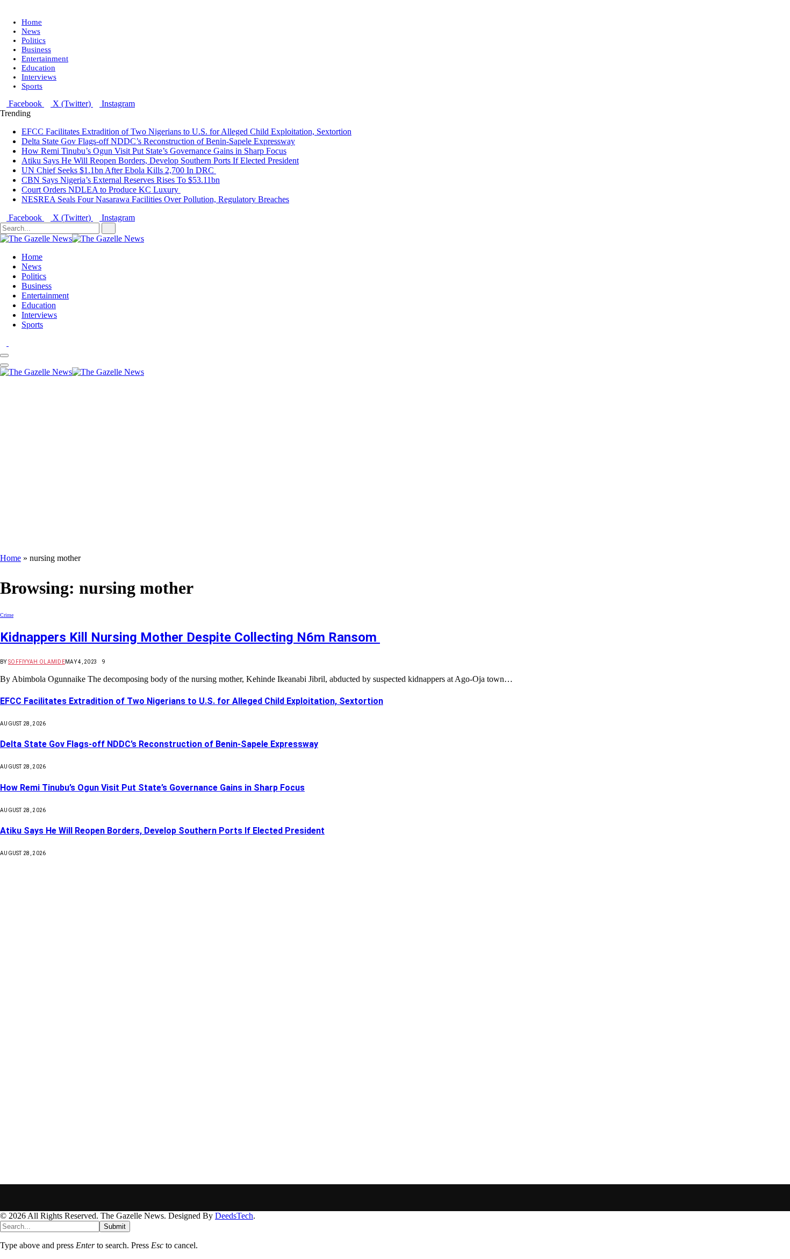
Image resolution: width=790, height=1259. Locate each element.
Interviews (38, 77)
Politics (33, 40)
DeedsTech (234, 1215)
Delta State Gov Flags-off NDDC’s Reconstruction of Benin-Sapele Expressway (158, 141)
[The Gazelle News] (72, 238)
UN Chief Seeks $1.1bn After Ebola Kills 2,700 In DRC (118, 170)
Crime (6, 615)
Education (38, 67)
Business (36, 49)
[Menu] (4, 355)
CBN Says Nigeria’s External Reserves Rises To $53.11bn (120, 179)
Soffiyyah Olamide (36, 662)
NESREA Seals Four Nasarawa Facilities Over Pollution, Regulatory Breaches (155, 199)
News (30, 31)
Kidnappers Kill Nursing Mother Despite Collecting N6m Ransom (190, 637)
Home (31, 22)
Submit (115, 1226)
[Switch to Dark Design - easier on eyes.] (4, 342)
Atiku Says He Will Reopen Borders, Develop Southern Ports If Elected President (160, 160)
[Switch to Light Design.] (12, 342)
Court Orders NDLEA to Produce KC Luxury (101, 189)
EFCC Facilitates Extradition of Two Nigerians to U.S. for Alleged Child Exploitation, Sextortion (186, 131)
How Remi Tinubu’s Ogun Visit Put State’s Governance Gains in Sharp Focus (153, 150)
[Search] (3, 381)
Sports (31, 86)
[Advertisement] (395, 472)
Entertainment (44, 58)
